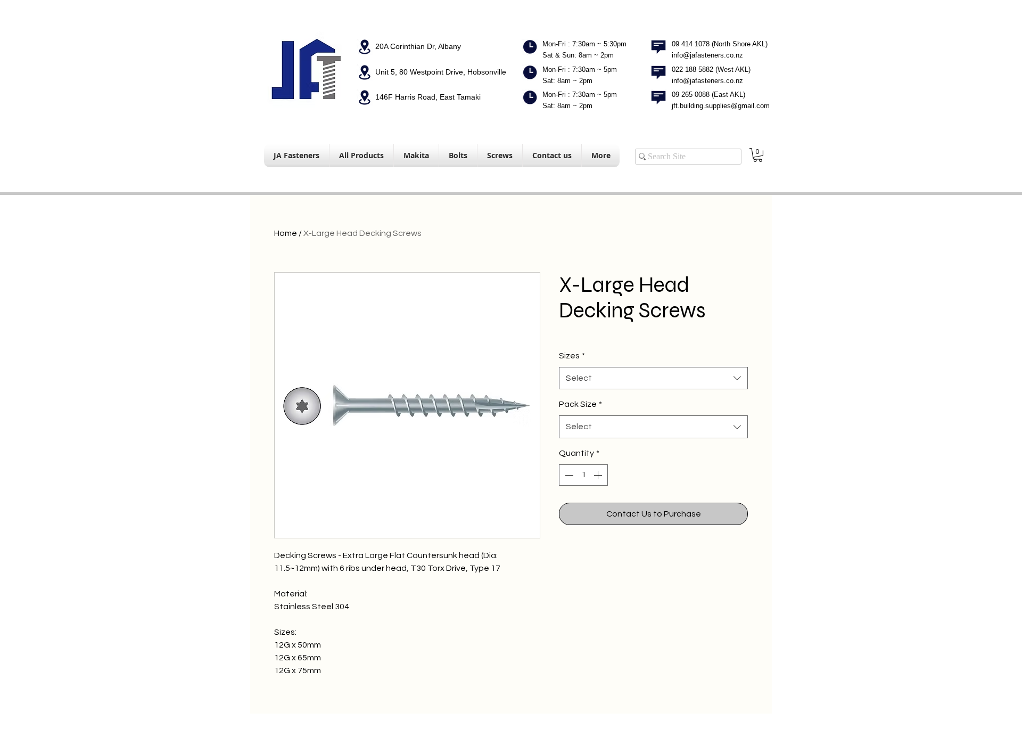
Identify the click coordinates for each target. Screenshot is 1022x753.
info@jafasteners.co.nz (707, 55)
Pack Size (580, 404)
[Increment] (598, 475)
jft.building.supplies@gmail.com (721, 106)
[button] (757, 155)
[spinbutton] (583, 475)
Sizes (572, 355)
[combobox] (653, 378)
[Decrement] (568, 475)
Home (285, 233)
